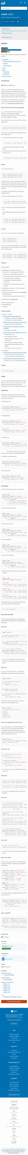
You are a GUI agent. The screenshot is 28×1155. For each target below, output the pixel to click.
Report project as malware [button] (14, 1001)
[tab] (14, 29)
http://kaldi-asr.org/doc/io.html (15, 103)
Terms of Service (13, 1082)
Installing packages (13, 1034)
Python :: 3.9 (7, 985)
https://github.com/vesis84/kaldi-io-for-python (15, 352)
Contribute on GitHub (13, 1068)
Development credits (13, 1074)
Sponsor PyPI (14, 1072)
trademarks (8, 1150)
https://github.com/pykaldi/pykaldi (12, 316)
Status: (14, 1020)
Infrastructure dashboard (13, 1052)
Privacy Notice (13, 1088)
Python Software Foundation (14, 1015)
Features (6, 63)
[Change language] (25, 3)
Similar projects (7, 65)
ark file (15, 117)
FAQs (14, 1042)
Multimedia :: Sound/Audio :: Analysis (13, 997)
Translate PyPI (13, 1070)
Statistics (14, 1054)
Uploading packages (13, 1036)
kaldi (2, 93)
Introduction (5, 59)
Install (3, 68)
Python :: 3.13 (7, 992)
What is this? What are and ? (12, 61)
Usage (3, 70)
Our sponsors (14, 1058)
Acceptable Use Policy (13, 1090)
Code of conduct (13, 1086)
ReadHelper (6, 72)
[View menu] (21, 3)
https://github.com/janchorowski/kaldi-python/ (15, 322)
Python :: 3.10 (7, 987)
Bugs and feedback (14, 1066)
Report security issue (14, 1084)
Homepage (6, 937)
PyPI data (4, 943)
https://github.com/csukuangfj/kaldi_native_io (15, 332)
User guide (13, 1038)
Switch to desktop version (14, 1094)
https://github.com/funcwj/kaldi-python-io (14, 358)
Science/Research (8, 979)
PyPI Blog (13, 1050)
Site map (22, 1151)
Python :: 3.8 (7, 984)
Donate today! (14, 1023)
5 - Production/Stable (9, 975)
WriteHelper (6, 74)
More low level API (6, 76)
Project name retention (13, 1040)
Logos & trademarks (14, 1056)
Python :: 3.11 (7, 989)
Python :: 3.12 (7, 990)
